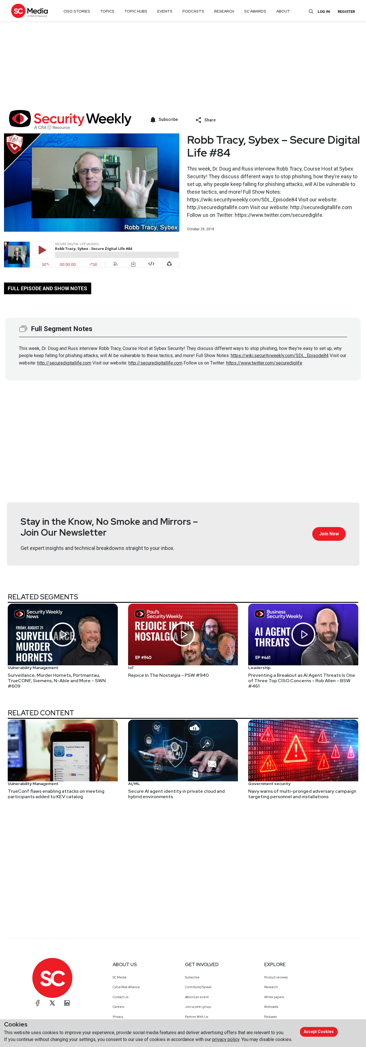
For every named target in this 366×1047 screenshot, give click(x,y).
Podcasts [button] (193, 11)
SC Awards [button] (255, 11)
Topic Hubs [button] (135, 11)
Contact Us (120, 997)
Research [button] (224, 11)
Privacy (118, 1017)
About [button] (283, 11)
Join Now (329, 533)
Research (271, 987)
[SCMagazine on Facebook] (37, 1003)
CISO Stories (76, 11)
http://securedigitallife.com (64, 363)
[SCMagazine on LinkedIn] (66, 1003)
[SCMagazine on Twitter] (52, 1003)
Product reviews (276, 977)
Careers (118, 1007)
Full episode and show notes (47, 288)
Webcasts (271, 1007)
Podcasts (270, 1017)
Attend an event (197, 997)
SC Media (119, 977)
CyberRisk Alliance (126, 987)
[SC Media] (29, 10)
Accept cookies (319, 1031)
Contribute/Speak (198, 987)
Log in (324, 11)
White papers (274, 997)
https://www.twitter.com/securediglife (264, 363)
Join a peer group (198, 1007)
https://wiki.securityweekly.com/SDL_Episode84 (280, 355)
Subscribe (192, 977)
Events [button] (164, 11)
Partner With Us (196, 1017)
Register (346, 11)
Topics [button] (107, 11)
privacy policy (225, 1039)
